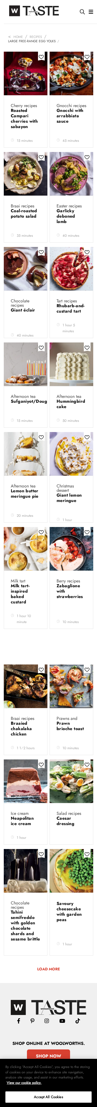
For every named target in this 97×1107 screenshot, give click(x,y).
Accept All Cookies (48, 1096)
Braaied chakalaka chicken (21, 728)
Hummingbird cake (71, 404)
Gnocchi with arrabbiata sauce (70, 115)
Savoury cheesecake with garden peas (69, 911)
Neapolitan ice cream (22, 821)
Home (18, 36)
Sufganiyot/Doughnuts (34, 401)
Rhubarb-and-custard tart (71, 308)
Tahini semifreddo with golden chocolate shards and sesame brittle (25, 925)
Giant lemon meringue (69, 498)
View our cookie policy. (24, 1082)
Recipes (36, 36)
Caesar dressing (66, 821)
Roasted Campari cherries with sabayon (24, 118)
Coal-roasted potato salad (24, 213)
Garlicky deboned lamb (66, 216)
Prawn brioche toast (70, 726)
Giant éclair (24, 310)
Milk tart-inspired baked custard (20, 594)
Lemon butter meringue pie (25, 493)
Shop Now (48, 1056)
